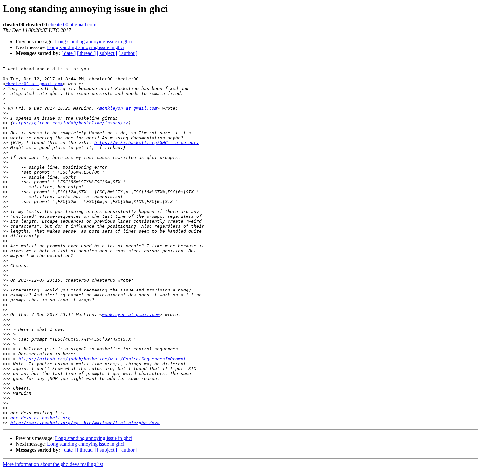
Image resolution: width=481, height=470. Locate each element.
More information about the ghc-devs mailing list (53, 464)
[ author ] (127, 53)
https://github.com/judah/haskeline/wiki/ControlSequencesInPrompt (102, 358)
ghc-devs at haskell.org (40, 417)
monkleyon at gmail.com (128, 108)
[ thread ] (86, 53)
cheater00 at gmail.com (72, 24)
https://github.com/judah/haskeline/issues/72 (70, 123)
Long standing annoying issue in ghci (93, 41)
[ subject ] (107, 53)
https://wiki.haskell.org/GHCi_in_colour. (146, 142)
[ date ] (68, 53)
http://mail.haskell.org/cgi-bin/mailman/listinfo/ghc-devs (85, 422)
